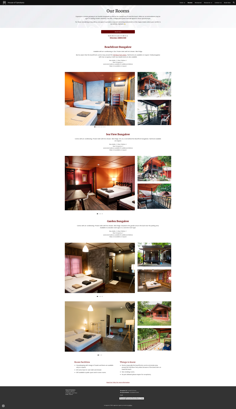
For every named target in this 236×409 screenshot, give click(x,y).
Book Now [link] (227, 2)
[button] (234, 2)
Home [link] (181, 2)
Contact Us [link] (218, 2)
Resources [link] (207, 2)
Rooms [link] (190, 2)
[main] (118, 16)
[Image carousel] (100, 99)
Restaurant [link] (198, 2)
